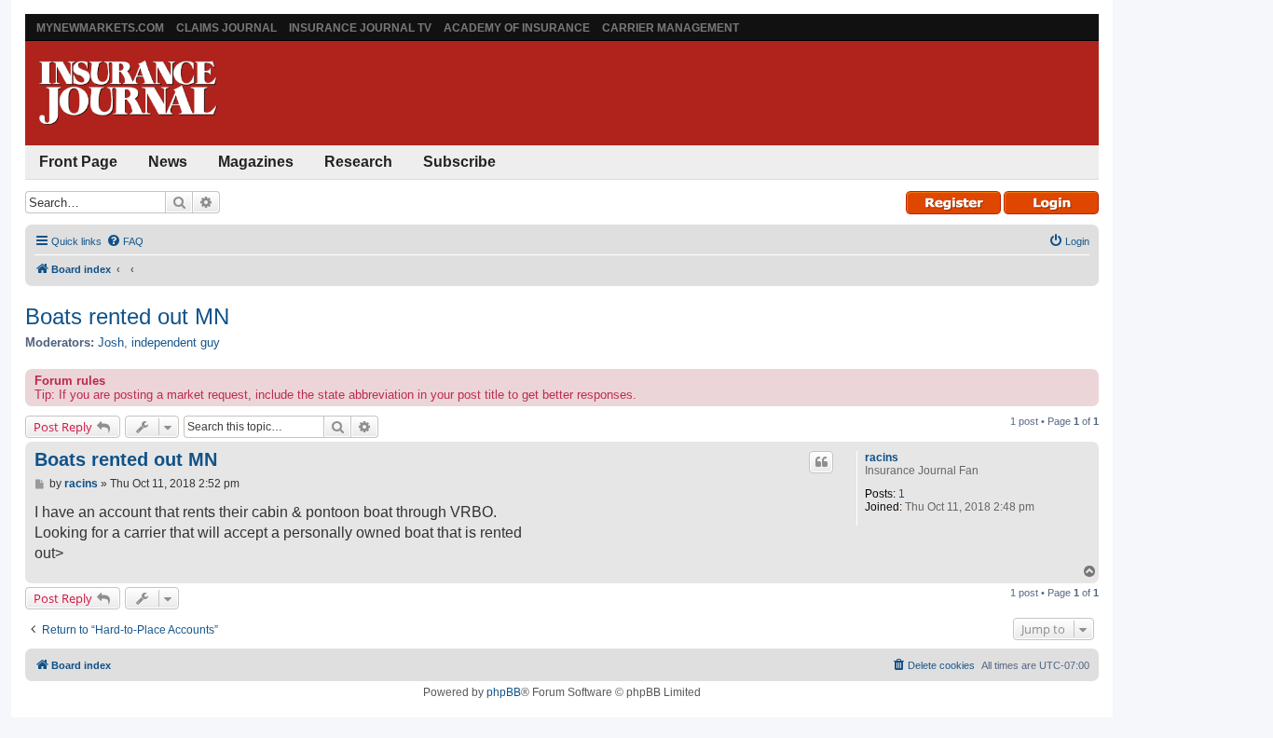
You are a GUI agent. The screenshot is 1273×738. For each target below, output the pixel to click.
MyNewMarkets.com (100, 27)
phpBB (503, 692)
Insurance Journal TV (360, 27)
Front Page (78, 162)
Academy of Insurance (517, 27)
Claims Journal (226, 27)
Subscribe (459, 162)
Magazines (256, 162)
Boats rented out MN (127, 316)
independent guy (175, 342)
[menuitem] (125, 241)
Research (358, 162)
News (167, 162)
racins (881, 457)
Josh (111, 342)
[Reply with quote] (821, 462)
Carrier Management (670, 27)
